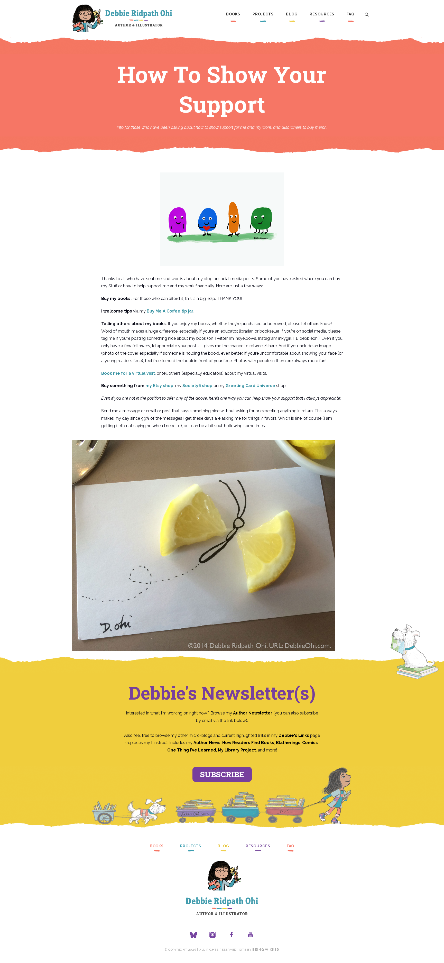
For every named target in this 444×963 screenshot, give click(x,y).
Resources (322, 14)
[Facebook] (231, 935)
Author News (206, 742)
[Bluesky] (193, 935)
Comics (310, 742)
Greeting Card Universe (250, 385)
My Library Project (237, 750)
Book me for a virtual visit (128, 373)
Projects (263, 14)
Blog (292, 14)
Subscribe (222, 774)
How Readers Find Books (248, 742)
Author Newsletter (253, 713)
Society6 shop (197, 385)
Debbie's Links (294, 735)
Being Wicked (265, 949)
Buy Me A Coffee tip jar (170, 311)
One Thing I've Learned (191, 750)
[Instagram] (212, 935)
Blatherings (288, 742)
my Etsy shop (159, 385)
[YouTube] (250, 935)
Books (233, 14)
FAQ (350, 14)
